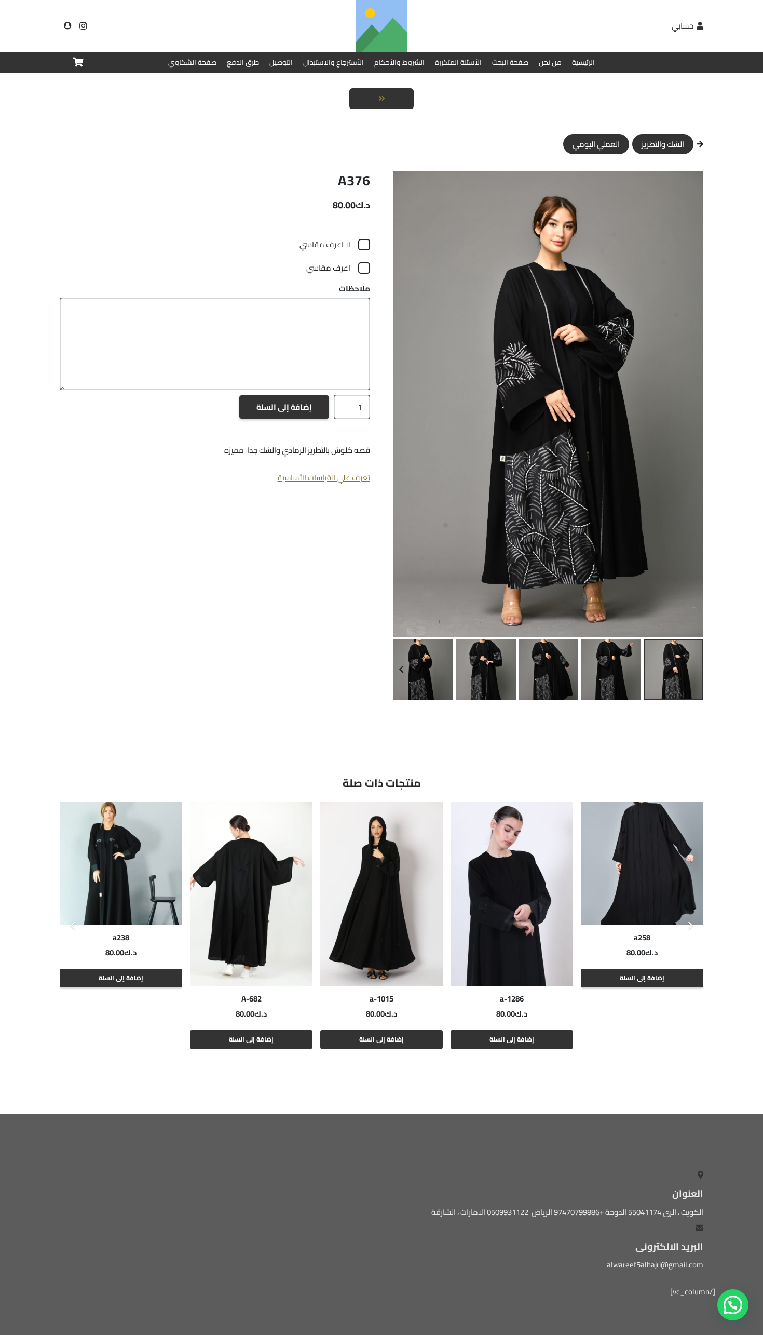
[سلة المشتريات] (77, 62)
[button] (409, 187)
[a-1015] (381, 894)
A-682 (251, 998)
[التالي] (73, 925)
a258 (642, 937)
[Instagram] (83, 26)
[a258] (642, 863)
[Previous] (690, 925)
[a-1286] (512, 894)
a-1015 (381, 998)
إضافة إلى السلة (284, 407)
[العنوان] (67, 26)
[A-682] (251, 894)
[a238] (121, 863)
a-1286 (512, 998)
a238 (121, 937)
